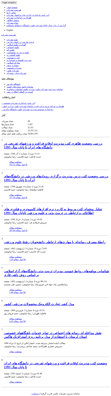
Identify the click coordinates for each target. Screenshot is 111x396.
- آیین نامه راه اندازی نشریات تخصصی (18, 103)
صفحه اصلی (11, 7)
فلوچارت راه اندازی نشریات (18, 18)
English (9, 30)
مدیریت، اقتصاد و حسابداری (18, 60)
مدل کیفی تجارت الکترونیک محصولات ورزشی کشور (39, 304)
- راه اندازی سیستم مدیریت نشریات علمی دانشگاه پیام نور (27, 109)
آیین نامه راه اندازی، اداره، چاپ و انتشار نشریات (27, 15)
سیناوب (34, 393)
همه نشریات (11, 39)
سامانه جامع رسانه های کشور (19, 87)
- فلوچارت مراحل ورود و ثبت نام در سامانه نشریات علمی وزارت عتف (32, 106)
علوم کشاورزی (13, 55)
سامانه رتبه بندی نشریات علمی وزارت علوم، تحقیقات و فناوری (34, 89)
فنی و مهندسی (13, 58)
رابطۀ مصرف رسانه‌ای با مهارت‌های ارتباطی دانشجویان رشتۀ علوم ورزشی (55, 242)
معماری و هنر (12, 65)
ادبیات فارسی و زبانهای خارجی (20, 42)
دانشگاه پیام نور (13, 84)
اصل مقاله (18, 164)
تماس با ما (11, 12)
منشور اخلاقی (12, 20)
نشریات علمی (12, 70)
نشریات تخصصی (13, 68)
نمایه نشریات (12, 23)
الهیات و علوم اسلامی (16, 45)
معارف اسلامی (13, 63)
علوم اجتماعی (12, 47)
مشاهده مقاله (15, 162)
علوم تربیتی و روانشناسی (17, 52)
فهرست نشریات (13, 10)
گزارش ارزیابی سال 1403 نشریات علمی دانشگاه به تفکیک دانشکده (36, 25)
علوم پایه (10, 50)
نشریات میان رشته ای (16, 73)
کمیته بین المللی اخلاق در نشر (19, 92)
